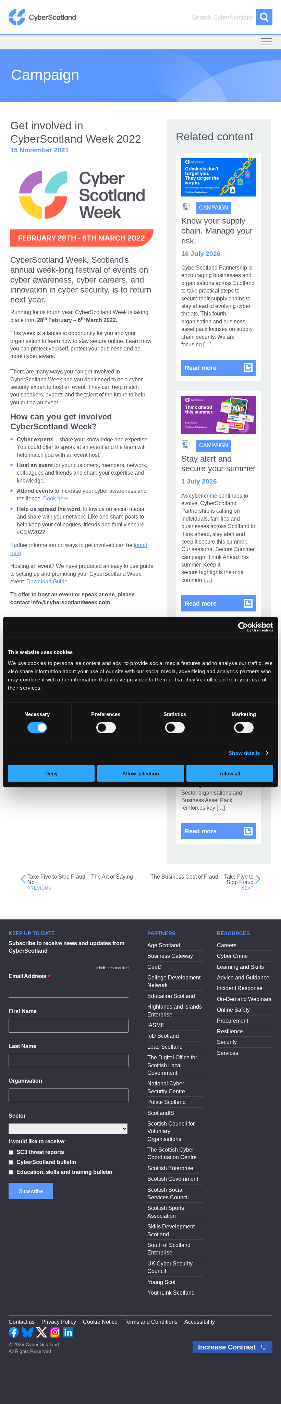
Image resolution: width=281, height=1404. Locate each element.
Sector (17, 1116)
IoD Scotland (163, 1036)
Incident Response (239, 988)
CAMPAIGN (213, 208)
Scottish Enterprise (170, 1168)
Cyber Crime (232, 956)
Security (227, 1042)
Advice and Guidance (243, 977)
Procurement (232, 1021)
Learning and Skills (240, 967)
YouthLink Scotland (171, 1293)
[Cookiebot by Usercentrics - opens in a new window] (243, 627)
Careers (226, 945)
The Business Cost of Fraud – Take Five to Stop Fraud (202, 879)
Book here (55, 498)
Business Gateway (170, 956)
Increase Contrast (228, 1347)
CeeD (154, 967)
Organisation (25, 1081)
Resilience (230, 1031)
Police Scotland (166, 1102)
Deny (51, 773)
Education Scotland (171, 996)
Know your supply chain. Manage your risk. (217, 230)
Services (227, 1053)
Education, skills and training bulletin (64, 1172)
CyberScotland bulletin (46, 1162)
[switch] (106, 727)
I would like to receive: (37, 1141)
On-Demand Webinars (244, 999)
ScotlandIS (160, 1113)
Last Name (22, 1046)
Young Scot (161, 1282)
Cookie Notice (100, 1322)
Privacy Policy (58, 1322)
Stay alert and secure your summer (218, 463)
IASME (155, 1025)
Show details (244, 753)
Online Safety (233, 1010)
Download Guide (47, 581)
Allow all (230, 773)
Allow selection (140, 773)
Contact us (22, 1322)
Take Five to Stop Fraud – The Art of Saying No (80, 879)
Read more (220, 367)
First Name (23, 1011)
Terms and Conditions (151, 1322)
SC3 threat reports (40, 1152)
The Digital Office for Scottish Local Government (172, 1065)
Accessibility (199, 1322)
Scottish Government (172, 1179)
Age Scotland (163, 945)
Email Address (30, 976)
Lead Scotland (165, 1047)
